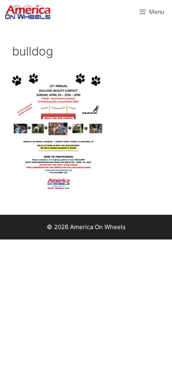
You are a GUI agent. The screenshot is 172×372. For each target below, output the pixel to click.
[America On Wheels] (28, 12)
